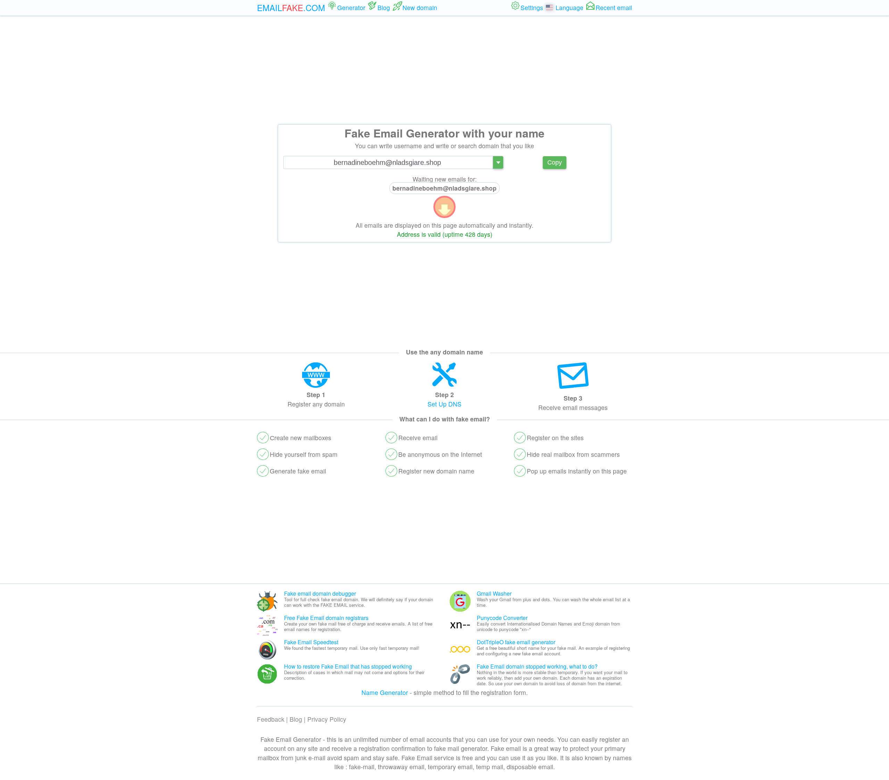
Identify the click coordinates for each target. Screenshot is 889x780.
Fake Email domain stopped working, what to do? (537, 666)
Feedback (270, 719)
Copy (554, 162)
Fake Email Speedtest (311, 642)
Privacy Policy (326, 719)
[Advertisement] (444, 70)
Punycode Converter (502, 618)
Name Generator (385, 692)
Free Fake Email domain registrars (326, 618)
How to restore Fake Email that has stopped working (348, 666)
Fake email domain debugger (320, 593)
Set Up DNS (444, 404)
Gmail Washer (494, 593)
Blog (296, 719)
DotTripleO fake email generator (516, 642)
